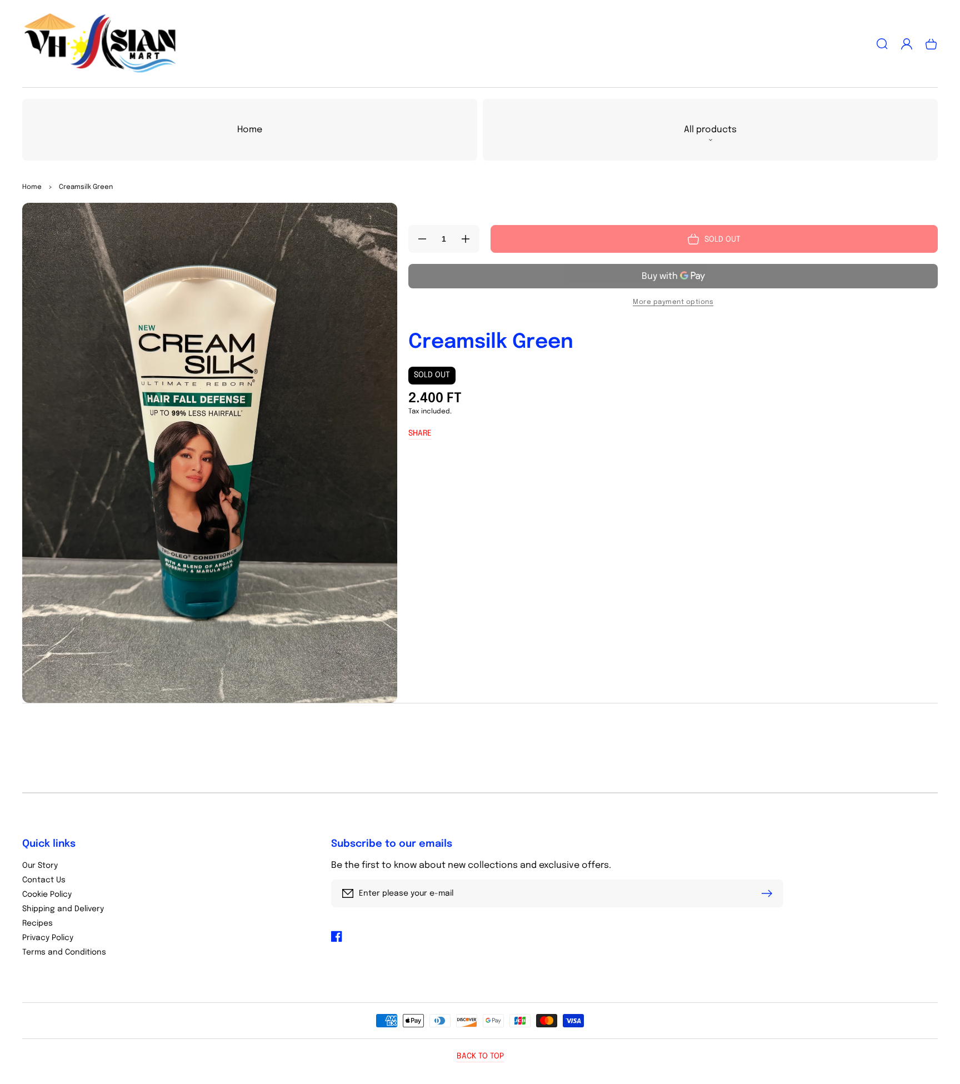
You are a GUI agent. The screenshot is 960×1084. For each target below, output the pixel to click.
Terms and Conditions (64, 952)
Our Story (40, 866)
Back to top (480, 1056)
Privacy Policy (47, 938)
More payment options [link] (673, 302)
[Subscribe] (769, 893)
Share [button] (420, 433)
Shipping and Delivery (63, 909)
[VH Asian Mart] (100, 44)
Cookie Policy (47, 894)
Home (32, 187)
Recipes (37, 923)
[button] (882, 44)
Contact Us (44, 880)
